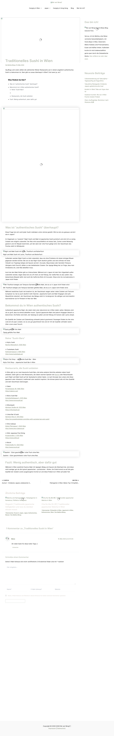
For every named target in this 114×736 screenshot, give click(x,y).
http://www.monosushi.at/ (14, 400)
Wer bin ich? (81, 8)
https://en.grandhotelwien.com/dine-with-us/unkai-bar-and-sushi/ (27, 419)
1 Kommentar (9, 513)
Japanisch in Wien (67, 510)
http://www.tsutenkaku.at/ (14, 354)
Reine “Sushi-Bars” (18, 89)
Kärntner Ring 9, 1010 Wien (14, 417)
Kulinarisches (32, 513)
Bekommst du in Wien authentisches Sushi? (24, 87)
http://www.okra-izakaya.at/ (14, 428)
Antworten (15, 547)
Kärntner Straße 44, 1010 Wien (15, 407)
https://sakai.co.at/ (11, 391)
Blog (72, 8)
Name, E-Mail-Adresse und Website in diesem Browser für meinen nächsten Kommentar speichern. (37, 595)
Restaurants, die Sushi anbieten (22, 96)
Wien (52, 512)
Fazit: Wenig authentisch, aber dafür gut (23, 99)
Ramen (57, 374)
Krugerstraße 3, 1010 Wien (14, 435)
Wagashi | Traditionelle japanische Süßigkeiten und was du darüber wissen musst (19, 507)
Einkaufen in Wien (55, 510)
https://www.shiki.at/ (12, 438)
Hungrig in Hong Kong (60, 8)
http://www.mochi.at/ (12, 447)
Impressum (52, 728)
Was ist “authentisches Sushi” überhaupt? (23, 84)
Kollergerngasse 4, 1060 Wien (15, 352)
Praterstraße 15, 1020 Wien (14, 445)
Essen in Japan (18, 513)
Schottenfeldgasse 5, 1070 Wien (16, 398)
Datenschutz (61, 728)
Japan (46, 8)
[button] (41, 8)
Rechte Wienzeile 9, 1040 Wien (15, 345)
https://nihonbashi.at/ (12, 410)
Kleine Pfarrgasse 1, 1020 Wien (15, 426)
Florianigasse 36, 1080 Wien (14, 389)
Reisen (7, 515)
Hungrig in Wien (34, 8)
